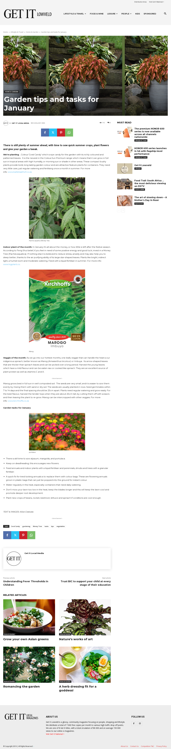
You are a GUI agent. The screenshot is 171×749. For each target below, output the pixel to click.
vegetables (61, 526)
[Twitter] (53, 133)
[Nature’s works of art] (85, 617)
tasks (46, 526)
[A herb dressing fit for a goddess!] (85, 665)
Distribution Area (140, 2)
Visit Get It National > (156, 2)
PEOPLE (125, 14)
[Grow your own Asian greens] (29, 617)
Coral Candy (15, 526)
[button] (165, 14)
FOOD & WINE (97, 14)
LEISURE (111, 14)
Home (5, 32)
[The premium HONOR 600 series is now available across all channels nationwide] (124, 132)
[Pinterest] (61, 133)
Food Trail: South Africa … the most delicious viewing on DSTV (150, 183)
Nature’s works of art (76, 639)
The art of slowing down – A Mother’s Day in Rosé (150, 198)
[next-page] (123, 210)
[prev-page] (119, 210)
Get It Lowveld (142, 165)
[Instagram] (139, 723)
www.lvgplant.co (11, 264)
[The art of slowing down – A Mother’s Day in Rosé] (124, 200)
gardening (26, 526)
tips (52, 526)
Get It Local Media (20, 123)
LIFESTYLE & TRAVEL (74, 14)
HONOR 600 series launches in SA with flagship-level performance (150, 151)
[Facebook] (45, 133)
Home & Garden (32, 32)
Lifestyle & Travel (17, 32)
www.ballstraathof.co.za (20, 172)
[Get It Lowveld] (124, 168)
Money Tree (37, 526)
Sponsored (139, 204)
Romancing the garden (21, 686)
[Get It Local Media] (6, 123)
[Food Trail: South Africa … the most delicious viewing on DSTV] (124, 184)
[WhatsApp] (69, 133)
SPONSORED (150, 14)
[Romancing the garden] (29, 665)
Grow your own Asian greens (26, 639)
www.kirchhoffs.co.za (18, 401)
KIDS (137, 14)
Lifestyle (138, 168)
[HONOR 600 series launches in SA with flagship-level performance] (124, 151)
